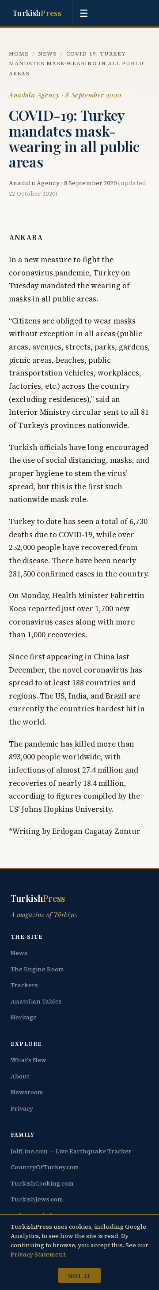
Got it (79, 1275)
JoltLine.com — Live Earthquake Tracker (71, 1151)
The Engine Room (37, 969)
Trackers (24, 985)
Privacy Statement (38, 1254)
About (20, 1076)
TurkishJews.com (37, 1199)
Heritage (24, 1017)
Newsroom (27, 1092)
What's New (28, 1060)
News (47, 53)
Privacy (22, 1108)
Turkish (36, 13)
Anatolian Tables (36, 1001)
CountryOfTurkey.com (45, 1167)
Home (19, 53)
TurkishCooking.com (42, 1183)
